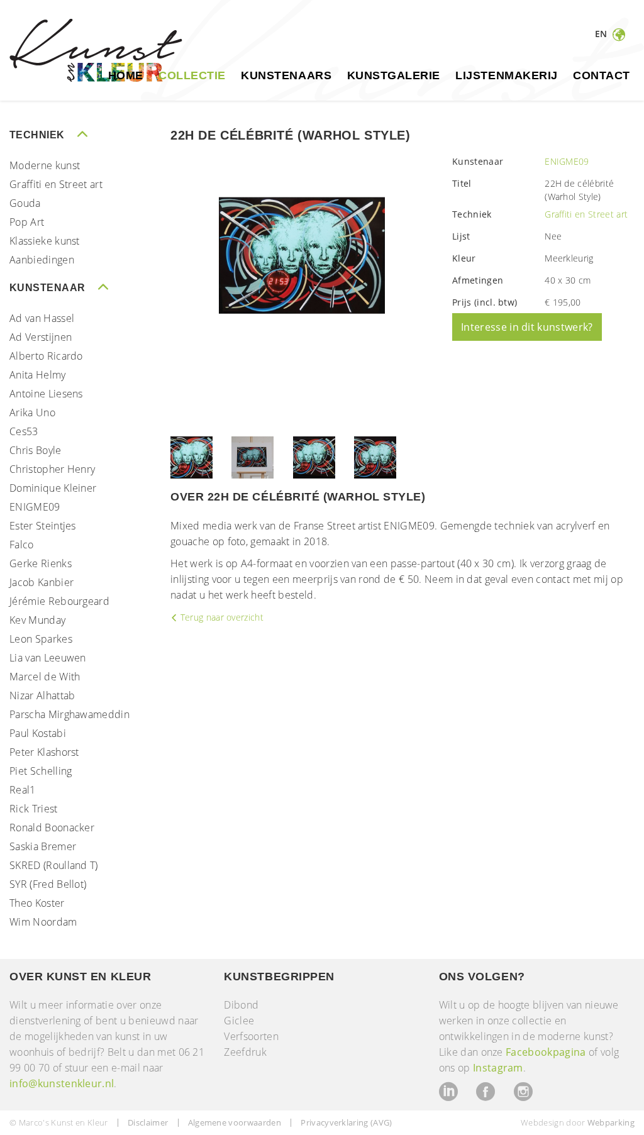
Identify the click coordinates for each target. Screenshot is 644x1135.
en (602, 34)
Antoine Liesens (46, 394)
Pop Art (26, 222)
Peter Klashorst (44, 752)
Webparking (611, 1122)
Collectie (192, 75)
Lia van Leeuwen (47, 658)
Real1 (22, 790)
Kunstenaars (286, 75)
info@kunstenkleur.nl (61, 1083)
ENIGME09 (34, 507)
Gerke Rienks (40, 563)
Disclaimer (148, 1122)
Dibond (241, 1005)
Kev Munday (37, 620)
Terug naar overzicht (220, 617)
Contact (601, 75)
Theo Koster (37, 903)
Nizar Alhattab (42, 695)
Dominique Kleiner (52, 488)
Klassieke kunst (44, 241)
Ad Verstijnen (40, 337)
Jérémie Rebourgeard (59, 601)
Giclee (239, 1020)
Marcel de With (44, 677)
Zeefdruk (245, 1052)
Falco (21, 544)
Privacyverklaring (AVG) (346, 1122)
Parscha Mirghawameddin (69, 714)
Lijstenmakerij (506, 75)
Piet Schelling (40, 771)
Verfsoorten (251, 1036)
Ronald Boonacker (51, 827)
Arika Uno (32, 412)
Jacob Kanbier (41, 582)
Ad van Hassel (41, 318)
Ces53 (23, 431)
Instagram (498, 1068)
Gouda (25, 203)
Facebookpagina (546, 1052)
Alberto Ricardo (46, 356)
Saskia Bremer (42, 846)
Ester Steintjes (42, 526)
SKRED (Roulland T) (53, 865)
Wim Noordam (43, 922)
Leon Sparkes (40, 639)
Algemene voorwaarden (234, 1122)
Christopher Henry (52, 469)
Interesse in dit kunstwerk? (527, 327)
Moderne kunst (44, 165)
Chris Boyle (35, 450)
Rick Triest (33, 809)
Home (125, 75)
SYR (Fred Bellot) (47, 884)
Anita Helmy (37, 375)
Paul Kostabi (37, 733)
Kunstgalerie (393, 75)
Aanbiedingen (41, 260)
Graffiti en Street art (56, 184)
